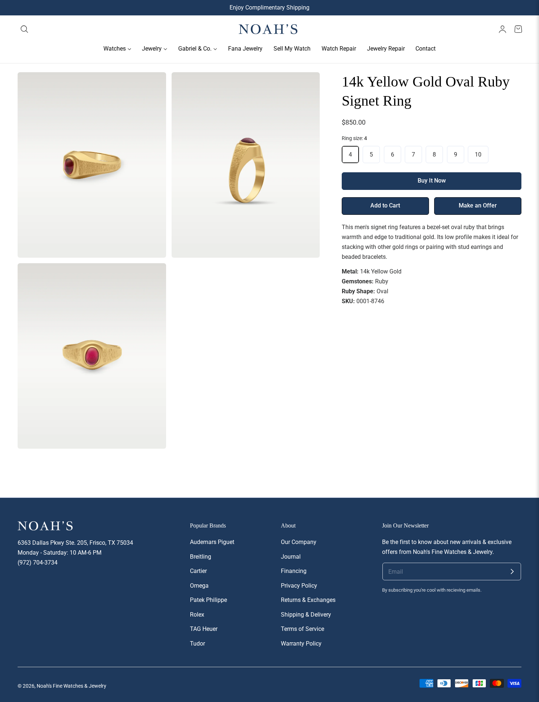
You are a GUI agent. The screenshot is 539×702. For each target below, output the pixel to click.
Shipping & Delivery (306, 614)
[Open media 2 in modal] (306, 86)
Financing (294, 570)
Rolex (197, 614)
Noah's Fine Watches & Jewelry (71, 686)
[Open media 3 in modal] (152, 277)
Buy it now (432, 180)
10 (478, 154)
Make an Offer (478, 205)
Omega (199, 585)
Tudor (197, 643)
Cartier (198, 570)
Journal (291, 556)
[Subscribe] (512, 571)
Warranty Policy (301, 643)
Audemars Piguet (212, 542)
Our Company (298, 542)
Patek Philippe (208, 599)
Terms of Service (302, 628)
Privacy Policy (299, 585)
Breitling (200, 556)
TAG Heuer (203, 628)
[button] (25, 29)
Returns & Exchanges (308, 599)
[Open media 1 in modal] (152, 86)
